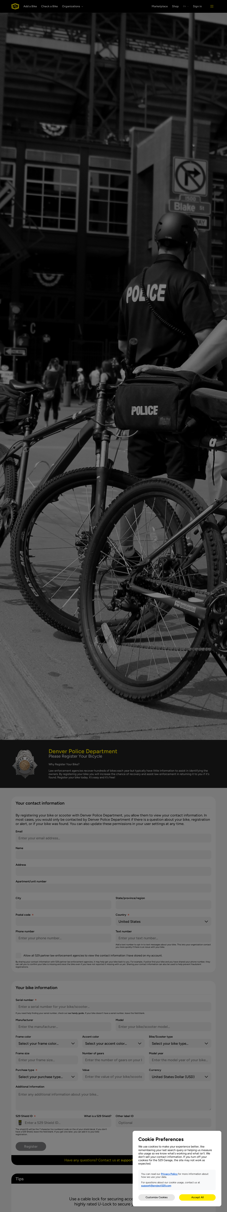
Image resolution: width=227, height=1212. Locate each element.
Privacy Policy (169, 1173)
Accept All (197, 1197)
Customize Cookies (157, 1197)
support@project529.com (156, 1185)
